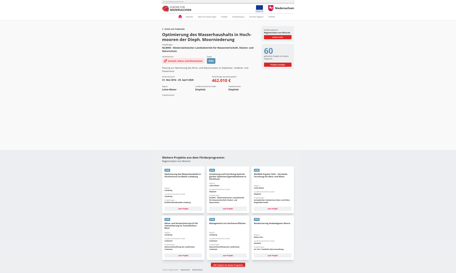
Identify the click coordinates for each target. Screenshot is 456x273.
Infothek (271, 17)
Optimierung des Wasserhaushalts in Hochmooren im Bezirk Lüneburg (182, 175)
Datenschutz (197, 270)
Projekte (224, 17)
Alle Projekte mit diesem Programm (228, 265)
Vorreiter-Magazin (256, 17)
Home (181, 16)
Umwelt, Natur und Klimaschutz (185, 61)
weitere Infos (277, 37)
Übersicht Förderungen (207, 17)
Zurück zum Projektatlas (174, 29)
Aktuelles (189, 17)
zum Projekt (183, 209)
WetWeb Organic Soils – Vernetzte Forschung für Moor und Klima (270, 175)
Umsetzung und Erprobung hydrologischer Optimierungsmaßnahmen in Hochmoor (227, 176)
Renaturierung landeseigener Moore (272, 223)
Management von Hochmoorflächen (227, 223)
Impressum (185, 270)
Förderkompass (238, 17)
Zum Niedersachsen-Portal (174, 2)
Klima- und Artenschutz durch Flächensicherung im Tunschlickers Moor (181, 225)
